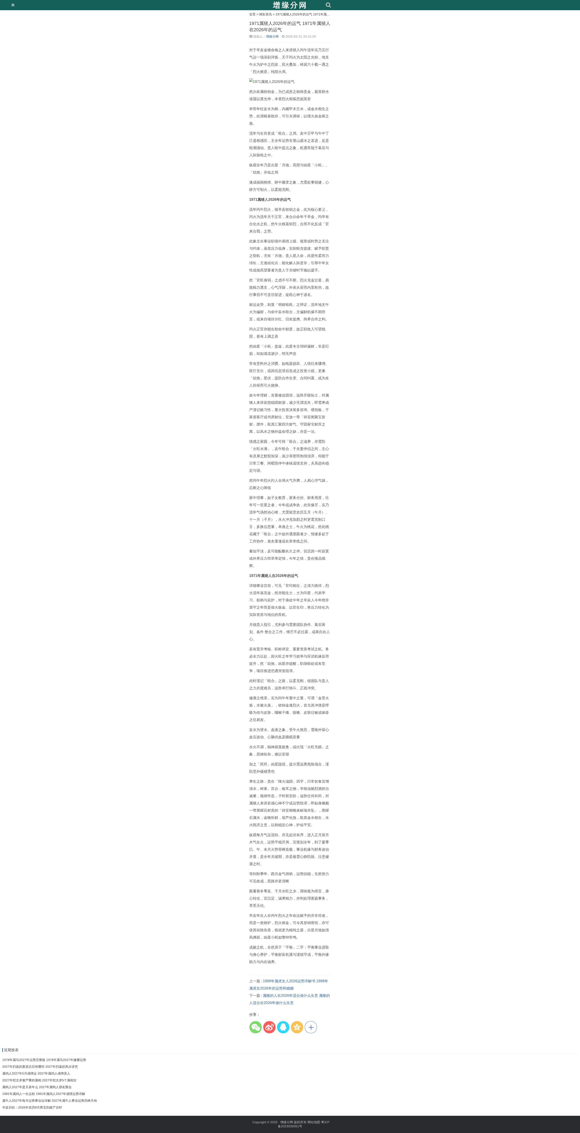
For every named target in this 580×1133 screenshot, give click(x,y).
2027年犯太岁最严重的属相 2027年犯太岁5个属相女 (39, 1080)
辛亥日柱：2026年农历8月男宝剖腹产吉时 (32, 1107)
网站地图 (313, 1122)
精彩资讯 (265, 14)
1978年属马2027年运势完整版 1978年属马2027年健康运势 (44, 1060)
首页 (252, 14)
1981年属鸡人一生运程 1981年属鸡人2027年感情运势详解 (43, 1094)
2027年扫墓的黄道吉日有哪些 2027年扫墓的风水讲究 (40, 1066)
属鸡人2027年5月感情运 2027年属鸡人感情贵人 (36, 1073)
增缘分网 (272, 36)
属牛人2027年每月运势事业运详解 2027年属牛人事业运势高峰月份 (49, 1100)
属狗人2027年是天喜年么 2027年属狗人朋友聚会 (37, 1087)
